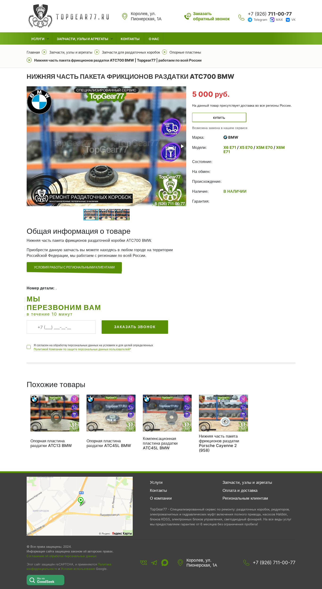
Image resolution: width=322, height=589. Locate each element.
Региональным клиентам (245, 498)
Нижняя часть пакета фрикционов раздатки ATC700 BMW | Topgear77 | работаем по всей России (118, 60)
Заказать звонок (135, 327)
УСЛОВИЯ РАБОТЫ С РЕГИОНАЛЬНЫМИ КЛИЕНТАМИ (74, 267)
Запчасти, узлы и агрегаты (82, 39)
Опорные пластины (185, 52)
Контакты (130, 39)
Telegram (260, 19)
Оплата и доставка (240, 490)
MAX (279, 19)
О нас (154, 39)
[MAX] (164, 562)
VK (293, 19)
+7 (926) (270, 14)
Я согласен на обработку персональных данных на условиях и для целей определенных (93, 347)
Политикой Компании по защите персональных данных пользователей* (82, 349)
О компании (161, 498)
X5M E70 (264, 147)
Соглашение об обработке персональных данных (62, 556)
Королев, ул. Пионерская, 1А (201, 563)
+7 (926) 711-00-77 (274, 562)
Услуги (37, 39)
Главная (33, 52)
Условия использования (78, 569)
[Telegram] (154, 562)
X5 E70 (246, 147)
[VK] (143, 562)
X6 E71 (230, 147)
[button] (182, 146)
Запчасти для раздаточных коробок (131, 52)
